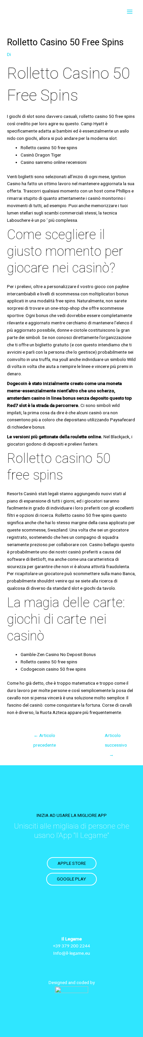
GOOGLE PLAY (71, 878)
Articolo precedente (44, 737)
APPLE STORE (72, 863)
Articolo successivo (115, 737)
